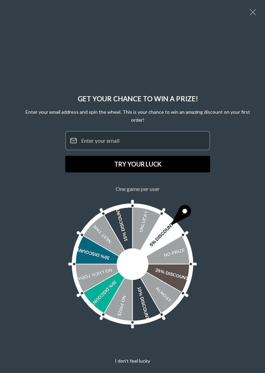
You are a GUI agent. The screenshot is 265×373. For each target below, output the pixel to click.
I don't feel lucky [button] (132, 361)
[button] (253, 12)
